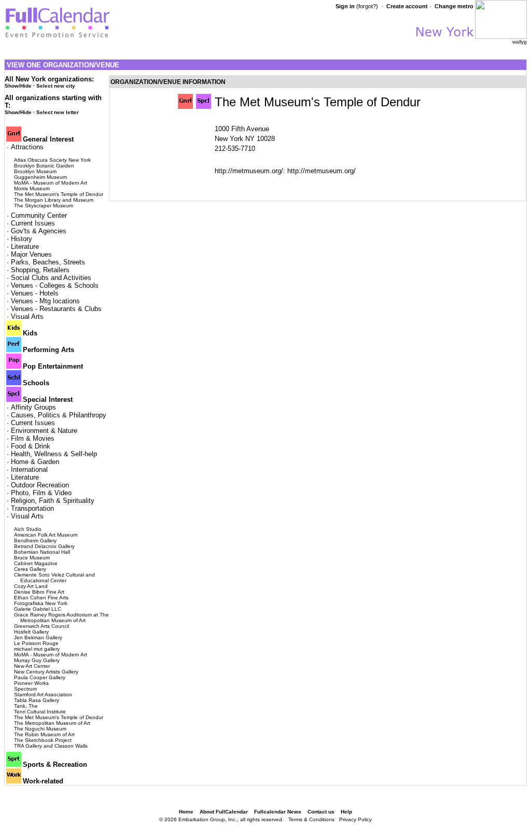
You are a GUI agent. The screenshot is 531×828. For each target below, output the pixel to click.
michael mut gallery (37, 649)
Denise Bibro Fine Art (39, 592)
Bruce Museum (32, 557)
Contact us (321, 812)
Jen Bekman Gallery (38, 637)
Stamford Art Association (43, 694)
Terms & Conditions (311, 819)
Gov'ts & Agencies (38, 231)
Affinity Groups (33, 407)
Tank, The (26, 706)
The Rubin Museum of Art (44, 734)
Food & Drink (30, 446)
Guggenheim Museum (40, 177)
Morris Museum (32, 188)
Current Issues (33, 223)
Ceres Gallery (30, 569)
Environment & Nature (44, 430)
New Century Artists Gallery (46, 672)
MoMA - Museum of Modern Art (50, 183)
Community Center (39, 215)
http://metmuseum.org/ (321, 171)
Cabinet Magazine (36, 563)
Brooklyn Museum (35, 171)
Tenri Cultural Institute (40, 711)
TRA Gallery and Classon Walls (51, 746)
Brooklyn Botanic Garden (44, 166)
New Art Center (32, 666)
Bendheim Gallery (35, 540)
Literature (25, 246)
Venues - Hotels (35, 293)
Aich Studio (27, 529)
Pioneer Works (31, 683)
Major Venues (31, 254)
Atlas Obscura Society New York (52, 160)
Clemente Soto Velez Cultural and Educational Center (54, 577)
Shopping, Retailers (40, 270)
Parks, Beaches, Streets (48, 262)
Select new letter (57, 112)
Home (186, 812)
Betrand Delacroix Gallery (44, 546)
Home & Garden (35, 462)
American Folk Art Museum (45, 535)
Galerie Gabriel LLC (37, 609)
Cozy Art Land (31, 586)
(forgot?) (367, 6)
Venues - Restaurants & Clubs (56, 309)
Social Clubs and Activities (51, 278)
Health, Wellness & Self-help (54, 454)
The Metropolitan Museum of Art (52, 723)
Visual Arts (27, 316)
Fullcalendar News (277, 812)
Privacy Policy (355, 819)
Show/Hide (18, 86)
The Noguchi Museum (40, 729)
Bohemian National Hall (42, 552)
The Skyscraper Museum (43, 205)
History (21, 239)
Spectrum (25, 689)
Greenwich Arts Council (41, 626)
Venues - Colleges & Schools (55, 285)
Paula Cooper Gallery (39, 677)
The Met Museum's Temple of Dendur (58, 194)
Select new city (55, 86)
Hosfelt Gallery (31, 632)
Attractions (27, 147)
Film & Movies (32, 438)
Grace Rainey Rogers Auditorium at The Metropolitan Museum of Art (61, 617)
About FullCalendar (224, 812)
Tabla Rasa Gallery (36, 700)
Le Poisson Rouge (36, 643)
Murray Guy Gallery (37, 660)
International (29, 469)
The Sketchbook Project (43, 740)
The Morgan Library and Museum (53, 200)
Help (346, 812)
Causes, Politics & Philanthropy (58, 415)
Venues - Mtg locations (45, 301)
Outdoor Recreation (40, 485)
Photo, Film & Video (41, 493)
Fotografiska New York (40, 603)
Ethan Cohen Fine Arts (41, 597)
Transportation (32, 508)
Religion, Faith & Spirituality (52, 500)
